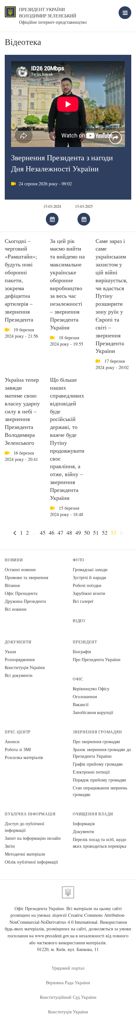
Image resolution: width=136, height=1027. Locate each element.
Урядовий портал (68, 968)
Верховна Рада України (68, 982)
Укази (10, 651)
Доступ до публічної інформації (24, 826)
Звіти (10, 846)
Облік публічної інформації (31, 862)
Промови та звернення (26, 577)
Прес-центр (18, 732)
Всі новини (16, 609)
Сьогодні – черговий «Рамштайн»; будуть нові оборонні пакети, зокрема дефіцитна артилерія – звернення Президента (21, 280)
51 (96, 532)
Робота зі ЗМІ (18, 749)
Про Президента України (97, 659)
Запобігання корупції (93, 712)
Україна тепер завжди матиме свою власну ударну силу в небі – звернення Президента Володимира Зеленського (22, 411)
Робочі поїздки (87, 585)
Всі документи (19, 675)
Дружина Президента (25, 601)
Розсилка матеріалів (24, 757)
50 (87, 532)
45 (43, 532)
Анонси (12, 741)
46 (51, 532)
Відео (79, 620)
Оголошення (85, 696)
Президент (85, 642)
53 (113, 532)
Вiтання (12, 585)
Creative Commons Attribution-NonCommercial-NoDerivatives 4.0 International (67, 918)
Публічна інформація (30, 814)
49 (78, 532)
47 (60, 532)
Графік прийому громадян (98, 764)
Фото (78, 560)
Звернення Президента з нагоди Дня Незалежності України (62, 163)
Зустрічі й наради (89, 577)
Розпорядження (19, 659)
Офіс (78, 679)
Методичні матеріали (25, 854)
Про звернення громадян (96, 741)
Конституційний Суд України (68, 997)
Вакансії (81, 704)
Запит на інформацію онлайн (33, 838)
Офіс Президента (21, 593)
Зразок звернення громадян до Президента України (102, 752)
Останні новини (20, 569)
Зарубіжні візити (89, 593)
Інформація (84, 823)
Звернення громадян (97, 732)
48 (69, 532)
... (34, 532)
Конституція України (25, 667)
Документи (18, 642)
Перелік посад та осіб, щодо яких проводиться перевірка (99, 842)
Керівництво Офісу (91, 689)
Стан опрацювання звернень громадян (100, 791)
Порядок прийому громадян (99, 780)
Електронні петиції (91, 772)
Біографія (82, 651)
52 (105, 532)
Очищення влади (93, 814)
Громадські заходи (90, 569)
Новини (14, 560)
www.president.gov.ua (54, 936)
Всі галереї (83, 601)
